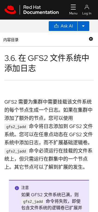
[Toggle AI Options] (83, 26)
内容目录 (11, 39)
